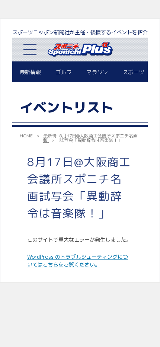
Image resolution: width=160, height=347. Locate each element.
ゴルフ (64, 72)
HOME (26, 136)
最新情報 (30, 72)
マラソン (97, 72)
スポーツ (133, 72)
